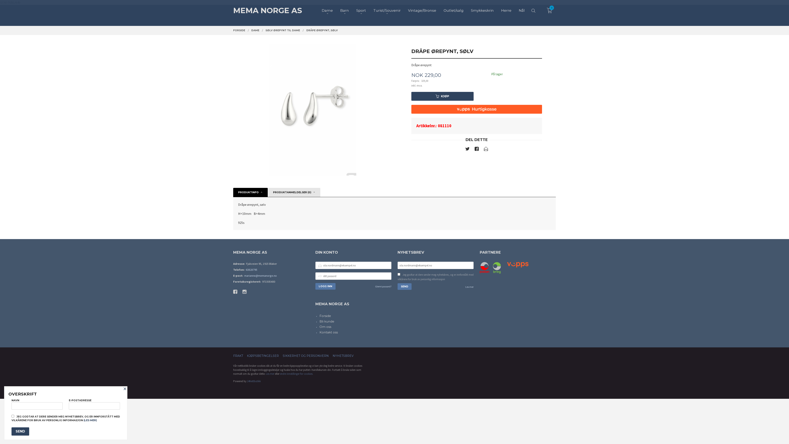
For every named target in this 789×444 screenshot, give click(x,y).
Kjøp (445, 96)
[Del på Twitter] (467, 149)
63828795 (251, 270)
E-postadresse (80, 400)
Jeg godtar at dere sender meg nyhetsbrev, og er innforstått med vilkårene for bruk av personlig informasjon (436, 277)
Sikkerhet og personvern (306, 356)
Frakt (238, 356)
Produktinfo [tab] (248, 192)
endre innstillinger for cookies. (296, 374)
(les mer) (90, 420)
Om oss (325, 327)
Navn (15, 400)
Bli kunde (327, 321)
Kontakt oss (329, 332)
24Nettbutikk (254, 381)
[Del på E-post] (486, 149)
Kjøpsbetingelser (263, 356)
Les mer (469, 286)
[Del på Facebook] (476, 149)
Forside (325, 316)
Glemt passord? (383, 286)
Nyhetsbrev (343, 356)
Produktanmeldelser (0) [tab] (292, 192)
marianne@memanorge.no (260, 276)
